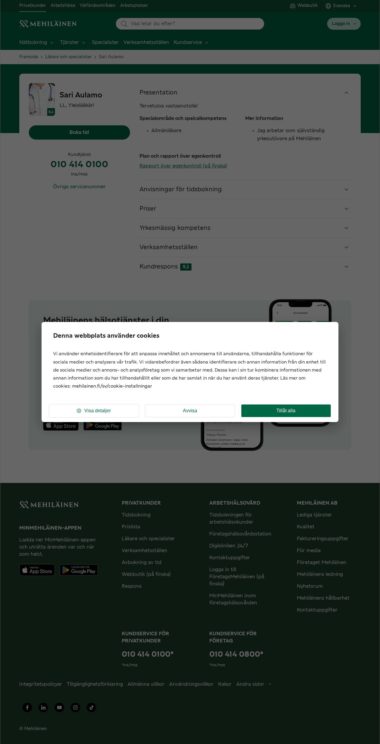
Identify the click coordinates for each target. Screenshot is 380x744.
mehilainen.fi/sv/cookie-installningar (112, 386)
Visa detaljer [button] (97, 410)
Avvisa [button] (190, 410)
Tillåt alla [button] (285, 410)
